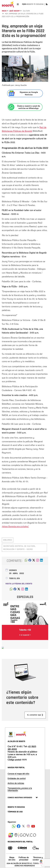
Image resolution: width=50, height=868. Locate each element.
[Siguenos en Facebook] (14, 826)
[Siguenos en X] (23, 826)
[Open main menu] (18, 4)
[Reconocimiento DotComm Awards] (22, 848)
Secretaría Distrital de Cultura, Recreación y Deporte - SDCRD (19, 548)
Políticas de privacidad (24, 858)
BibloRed (7, 540)
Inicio (4, 11)
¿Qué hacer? (14, 11)
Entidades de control (17, 778)
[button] (26, 561)
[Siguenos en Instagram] (28, 826)
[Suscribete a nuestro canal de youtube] (33, 826)
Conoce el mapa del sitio (18, 773)
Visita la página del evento (18, 583)
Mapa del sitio (11, 858)
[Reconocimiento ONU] (10, 848)
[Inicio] (8, 4)
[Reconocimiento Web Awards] (35, 848)
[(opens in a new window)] (37, 561)
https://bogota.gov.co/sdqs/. (15, 526)
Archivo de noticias (16, 783)
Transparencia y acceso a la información (20, 789)
